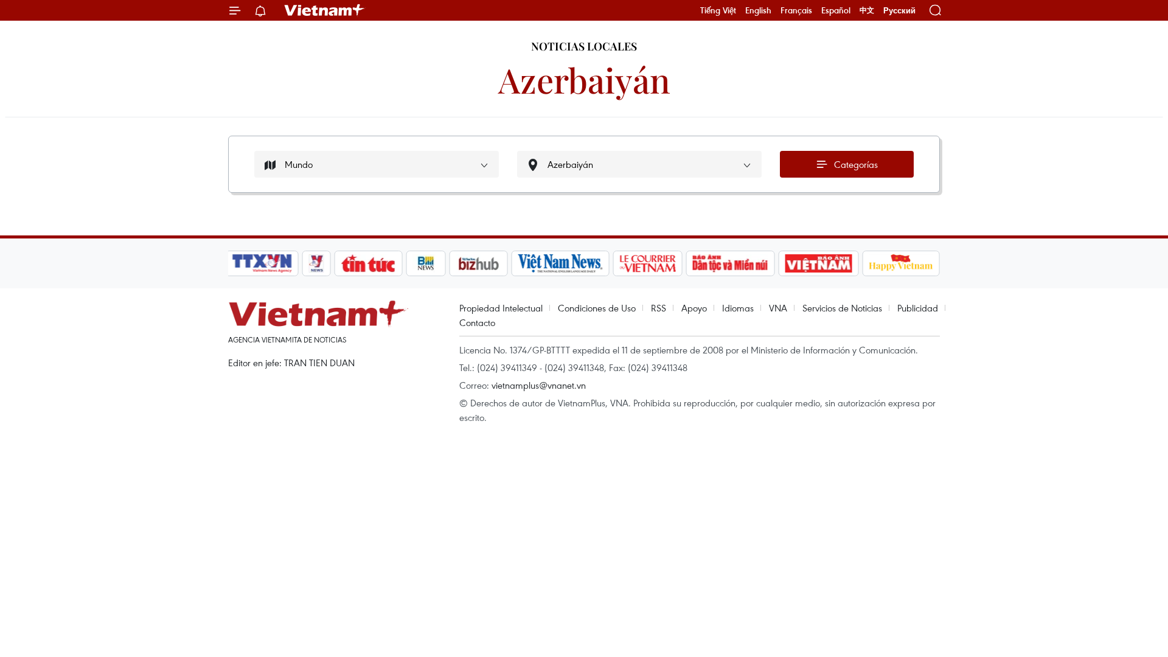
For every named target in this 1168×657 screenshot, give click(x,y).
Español (835, 10)
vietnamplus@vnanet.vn (539, 385)
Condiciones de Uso (597, 308)
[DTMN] (730, 263)
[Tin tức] (369, 263)
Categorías (856, 164)
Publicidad (917, 308)
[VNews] (316, 263)
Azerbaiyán (584, 79)
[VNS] (560, 263)
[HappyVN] (901, 263)
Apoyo (694, 308)
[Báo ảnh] (818, 263)
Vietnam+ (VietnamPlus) (324, 10)
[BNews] (426, 263)
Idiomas (738, 308)
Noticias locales (584, 46)
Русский (899, 10)
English (758, 10)
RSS (658, 308)
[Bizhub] (478, 263)
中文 (867, 10)
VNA (778, 308)
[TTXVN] (262, 263)
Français (796, 10)
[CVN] (647, 263)
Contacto (477, 322)
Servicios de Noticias (842, 308)
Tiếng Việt (718, 10)
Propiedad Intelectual (501, 308)
